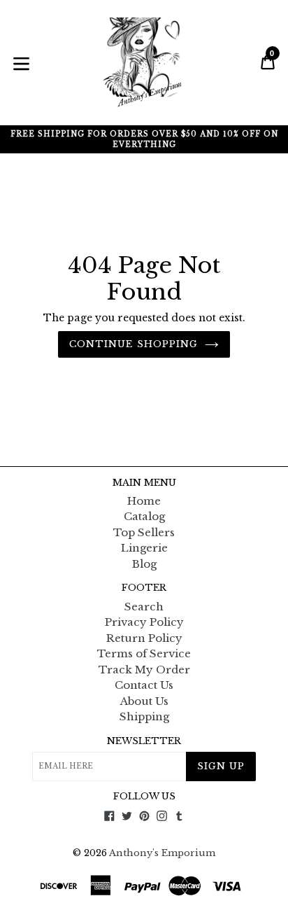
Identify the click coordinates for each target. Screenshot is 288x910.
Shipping (144, 716)
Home (144, 500)
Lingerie (144, 547)
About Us (144, 701)
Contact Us (144, 685)
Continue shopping (133, 344)
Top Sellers (144, 532)
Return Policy (144, 638)
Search (144, 606)
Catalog (144, 516)
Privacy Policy (144, 622)
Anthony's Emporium (162, 853)
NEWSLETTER (144, 741)
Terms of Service (144, 653)
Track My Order (144, 669)
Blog (144, 563)
